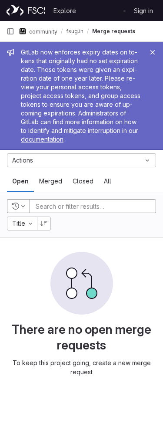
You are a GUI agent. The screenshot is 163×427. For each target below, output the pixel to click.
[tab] (20, 181)
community (42, 31)
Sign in (143, 10)
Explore (64, 10)
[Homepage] (26, 10)
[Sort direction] (44, 223)
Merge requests (113, 31)
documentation (42, 139)
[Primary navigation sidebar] (10, 31)
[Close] (152, 52)
